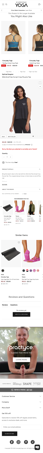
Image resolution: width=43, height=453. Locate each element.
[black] (3, 270)
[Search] (6, 4)
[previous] (2, 10)
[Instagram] (19, 442)
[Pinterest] (26, 442)
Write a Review (22, 315)
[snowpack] (23, 270)
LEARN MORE (21, 360)
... (16, 71)
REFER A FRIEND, (23, 390)
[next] (41, 10)
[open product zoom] (40, 86)
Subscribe (9, 433)
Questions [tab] (13, 305)
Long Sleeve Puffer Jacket (30, 218)
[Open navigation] (3, 4)
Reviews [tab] (5, 305)
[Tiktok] (33, 442)
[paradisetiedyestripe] (34, 270)
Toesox (17, 216)
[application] (37, 447)
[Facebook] (12, 442)
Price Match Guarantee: (21, 10)
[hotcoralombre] (38, 270)
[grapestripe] (31, 270)
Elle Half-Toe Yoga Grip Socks (19, 218)
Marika (29, 216)
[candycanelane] (27, 270)
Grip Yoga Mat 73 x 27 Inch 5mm (7, 219)
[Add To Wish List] (40, 82)
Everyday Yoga (7, 216)
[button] (6, 225)
